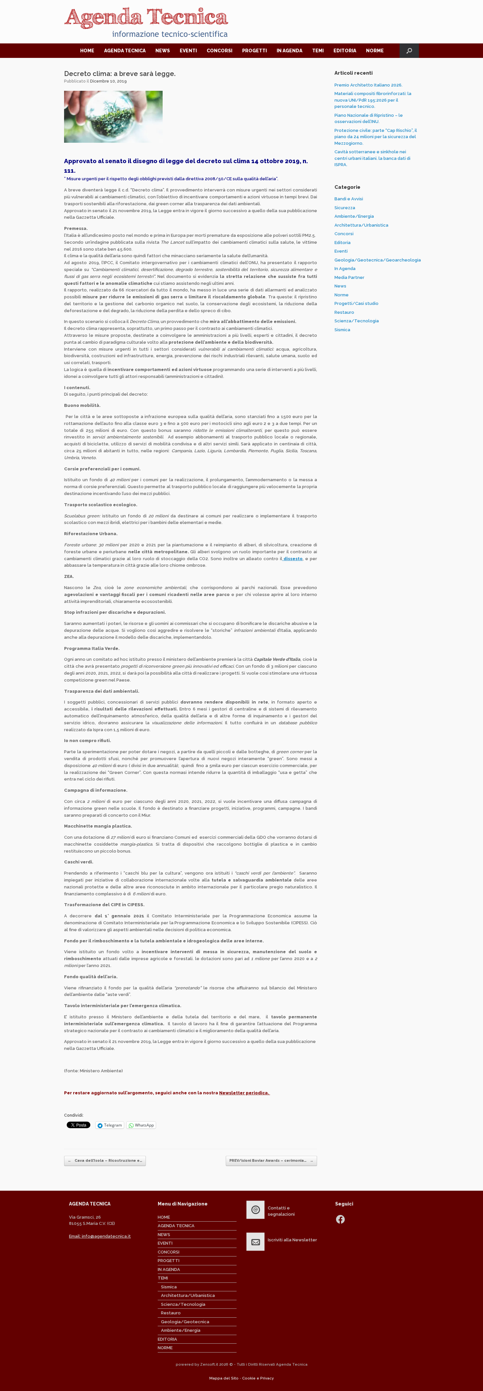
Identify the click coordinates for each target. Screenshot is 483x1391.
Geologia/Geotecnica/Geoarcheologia (377, 260)
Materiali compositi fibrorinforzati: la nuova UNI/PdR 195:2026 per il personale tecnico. (372, 100)
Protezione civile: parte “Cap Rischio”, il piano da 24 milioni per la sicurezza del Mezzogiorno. (375, 137)
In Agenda (345, 268)
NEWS (162, 50)
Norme (341, 294)
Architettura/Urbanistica (361, 225)
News (340, 286)
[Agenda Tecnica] (146, 22)
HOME (87, 50)
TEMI (318, 50)
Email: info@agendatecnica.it (100, 1236)
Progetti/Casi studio (356, 303)
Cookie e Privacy (258, 1378)
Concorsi (344, 233)
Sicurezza (344, 207)
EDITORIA (345, 50)
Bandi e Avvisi (348, 198)
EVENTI (188, 50)
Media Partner (349, 277)
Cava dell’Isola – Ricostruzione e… (105, 1160)
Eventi (341, 251)
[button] (409, 50)
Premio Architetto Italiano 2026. (368, 85)
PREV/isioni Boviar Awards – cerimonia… (271, 1160)
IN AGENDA (289, 50)
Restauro (344, 312)
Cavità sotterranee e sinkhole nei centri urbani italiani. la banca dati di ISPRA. (372, 158)
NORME (375, 50)
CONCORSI (219, 50)
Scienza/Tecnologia (356, 320)
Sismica (342, 329)
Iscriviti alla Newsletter (292, 1239)
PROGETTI (254, 50)
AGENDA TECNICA (125, 50)
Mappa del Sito (224, 1378)
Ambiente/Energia (354, 216)
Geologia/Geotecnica (185, 1321)
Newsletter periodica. (244, 1092)
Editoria (342, 242)
